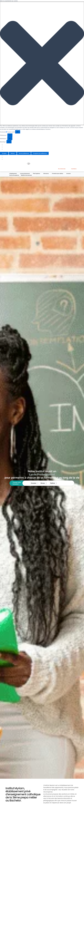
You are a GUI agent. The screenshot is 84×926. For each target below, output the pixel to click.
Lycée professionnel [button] (25, 173)
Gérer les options (7, 144)
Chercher (65, 483)
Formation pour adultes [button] (57, 173)
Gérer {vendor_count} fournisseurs (11, 147)
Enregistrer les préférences (40, 153)
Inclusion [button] (68, 173)
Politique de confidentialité (9, 157)
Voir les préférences (24, 153)
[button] (42, 63)
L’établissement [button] (13, 173)
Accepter (4, 153)
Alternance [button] (46, 173)
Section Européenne (14, 175)
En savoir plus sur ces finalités (10, 149)
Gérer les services (7, 146)
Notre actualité (68, 163)
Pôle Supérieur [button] (36, 173)
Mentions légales (7, 155)
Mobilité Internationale (26, 175)
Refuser (13, 153)
